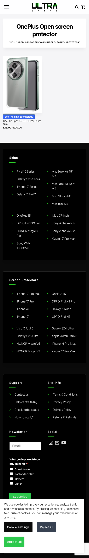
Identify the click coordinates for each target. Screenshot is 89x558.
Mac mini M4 (60, 203)
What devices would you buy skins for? (25, 461)
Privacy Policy (62, 402)
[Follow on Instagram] (51, 443)
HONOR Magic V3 (28, 351)
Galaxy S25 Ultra (27, 336)
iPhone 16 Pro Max (64, 343)
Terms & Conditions (65, 394)
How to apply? (24, 417)
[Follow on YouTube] (63, 443)
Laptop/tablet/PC (25, 474)
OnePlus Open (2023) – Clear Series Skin (22, 122)
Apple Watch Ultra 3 (64, 336)
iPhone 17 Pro (25, 301)
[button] (6, 7)
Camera (19, 479)
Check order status (26, 409)
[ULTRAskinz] (44, 7)
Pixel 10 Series (26, 171)
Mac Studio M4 (62, 196)
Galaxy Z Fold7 (26, 194)
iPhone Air (23, 309)
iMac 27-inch (60, 215)
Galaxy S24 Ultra (62, 328)
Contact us (21, 394)
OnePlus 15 (24, 215)
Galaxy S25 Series (28, 179)
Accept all (14, 541)
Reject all (46, 527)
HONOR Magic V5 (28, 343)
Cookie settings (18, 527)
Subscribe (20, 496)
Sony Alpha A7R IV (63, 223)
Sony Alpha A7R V (63, 231)
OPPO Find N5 (61, 316)
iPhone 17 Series (27, 186)
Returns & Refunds (64, 417)
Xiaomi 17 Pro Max (63, 238)
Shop (12, 42)
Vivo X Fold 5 (25, 328)
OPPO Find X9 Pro (28, 223)
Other (18, 483)
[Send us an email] (57, 443)
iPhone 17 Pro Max (28, 293)
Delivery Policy (62, 409)
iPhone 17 (23, 316)
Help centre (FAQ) (25, 402)
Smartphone (22, 469)
